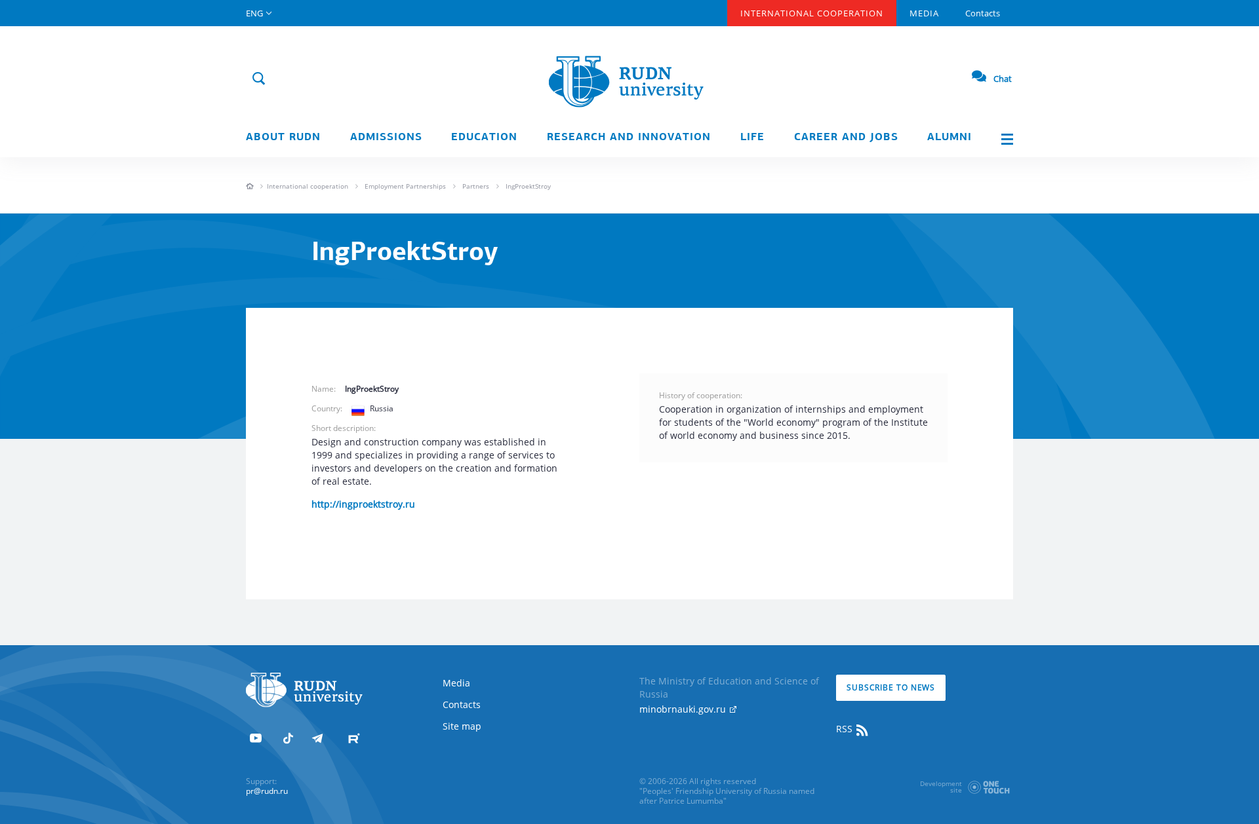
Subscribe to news (891, 687)
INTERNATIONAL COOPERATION (811, 13)
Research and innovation (629, 137)
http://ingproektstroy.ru (363, 504)
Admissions (386, 137)
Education (484, 137)
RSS (845, 728)
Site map (462, 726)
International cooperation (307, 186)
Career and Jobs (846, 137)
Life (752, 137)
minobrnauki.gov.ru (684, 709)
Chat (1002, 78)
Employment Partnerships (405, 186)
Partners (475, 186)
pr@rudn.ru (267, 790)
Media (924, 13)
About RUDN (283, 137)
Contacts (982, 13)
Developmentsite (941, 786)
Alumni (949, 137)
